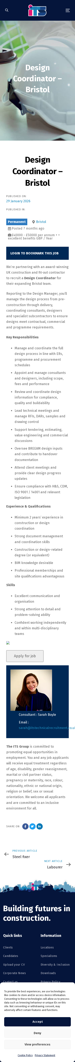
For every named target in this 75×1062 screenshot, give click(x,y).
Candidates (10, 956)
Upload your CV (14, 964)
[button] (6, 10)
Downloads (48, 973)
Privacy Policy (50, 982)
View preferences (37, 1044)
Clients (8, 947)
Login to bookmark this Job (34, 253)
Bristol (41, 222)
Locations (47, 947)
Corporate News (14, 973)
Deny (37, 1033)
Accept (37, 1022)
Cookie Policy (25, 1055)
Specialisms (49, 956)
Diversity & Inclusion (55, 964)
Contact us (10, 982)
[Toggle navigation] (59, 10)
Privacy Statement (45, 1055)
